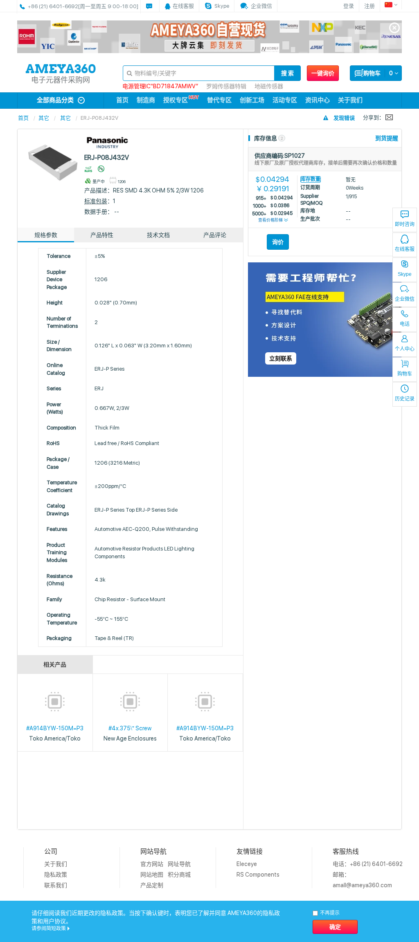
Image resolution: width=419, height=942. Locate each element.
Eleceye (247, 864)
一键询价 (322, 73)
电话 (405, 324)
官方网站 (151, 864)
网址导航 (179, 864)
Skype (405, 274)
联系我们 (55, 885)
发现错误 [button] (344, 118)
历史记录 (404, 399)
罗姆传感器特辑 (226, 86)
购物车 (404, 374)
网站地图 (151, 874)
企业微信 (404, 299)
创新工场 (252, 100)
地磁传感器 (269, 86)
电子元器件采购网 (60, 80)
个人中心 (404, 349)
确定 (335, 927)
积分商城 (179, 874)
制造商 (146, 100)
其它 (43, 118)
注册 (369, 6)
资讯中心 (317, 100)
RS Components (258, 874)
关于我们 (350, 100)
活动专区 (285, 100)
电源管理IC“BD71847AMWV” (160, 86)
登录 (348, 6)
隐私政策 (55, 874)
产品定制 (151, 885)
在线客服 (404, 249)
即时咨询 (404, 224)
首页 (122, 100)
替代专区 (219, 100)
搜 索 (287, 73)
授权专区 (175, 100)
